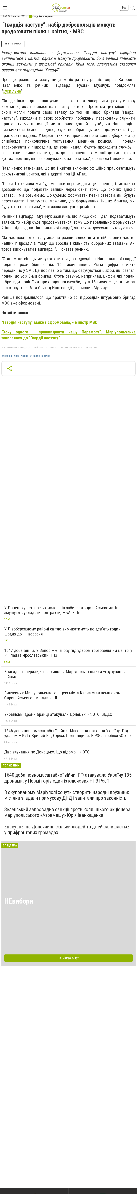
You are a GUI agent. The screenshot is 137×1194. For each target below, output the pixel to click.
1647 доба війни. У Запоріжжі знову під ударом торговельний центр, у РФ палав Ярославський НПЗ (68, 653)
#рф (16, 356)
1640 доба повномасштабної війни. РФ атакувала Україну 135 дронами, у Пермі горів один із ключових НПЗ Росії (68, 778)
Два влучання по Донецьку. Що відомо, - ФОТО (47, 752)
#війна (24, 356)
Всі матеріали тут (69, 958)
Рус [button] (124, 7)
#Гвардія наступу (40, 356)
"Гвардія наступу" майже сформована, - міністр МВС (49, 322)
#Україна (6, 356)
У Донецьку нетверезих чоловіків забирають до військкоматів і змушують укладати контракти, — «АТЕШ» (62, 610)
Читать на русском (12, 43)
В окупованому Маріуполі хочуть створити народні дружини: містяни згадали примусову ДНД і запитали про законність (66, 795)
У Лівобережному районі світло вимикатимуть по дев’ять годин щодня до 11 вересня (62, 632)
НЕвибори (18, 901)
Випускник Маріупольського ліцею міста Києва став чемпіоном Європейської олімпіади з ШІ (62, 695)
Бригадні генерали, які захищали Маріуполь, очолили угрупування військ (65, 674)
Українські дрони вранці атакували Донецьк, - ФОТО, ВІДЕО (58, 714)
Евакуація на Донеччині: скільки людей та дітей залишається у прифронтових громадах (67, 829)
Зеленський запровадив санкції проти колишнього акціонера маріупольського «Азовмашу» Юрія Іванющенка (67, 812)
